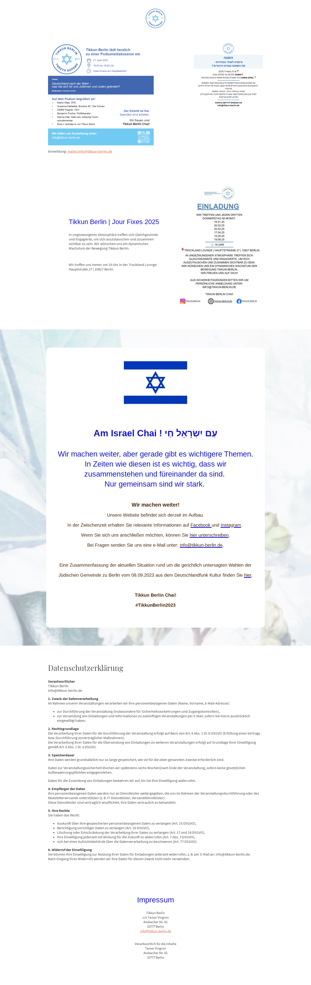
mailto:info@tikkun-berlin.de (89, 151)
